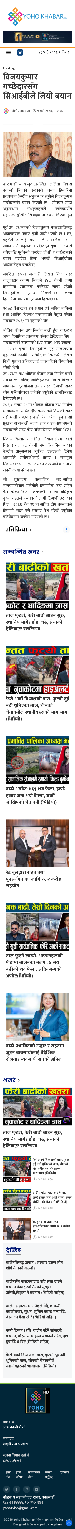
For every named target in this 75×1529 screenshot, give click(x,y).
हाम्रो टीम (8, 1475)
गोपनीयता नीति (34, 1475)
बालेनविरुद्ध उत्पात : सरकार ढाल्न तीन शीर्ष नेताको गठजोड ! (34, 1265)
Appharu (56, 1524)
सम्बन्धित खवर (21, 552)
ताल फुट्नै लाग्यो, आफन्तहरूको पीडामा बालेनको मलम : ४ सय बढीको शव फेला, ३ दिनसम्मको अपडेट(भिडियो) (34, 966)
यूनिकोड (64, 1472)
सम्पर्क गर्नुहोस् (49, 1475)
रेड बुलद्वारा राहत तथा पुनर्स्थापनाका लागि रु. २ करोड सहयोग (33, 879)
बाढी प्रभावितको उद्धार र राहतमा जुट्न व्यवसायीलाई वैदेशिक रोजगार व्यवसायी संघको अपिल (35, 1052)
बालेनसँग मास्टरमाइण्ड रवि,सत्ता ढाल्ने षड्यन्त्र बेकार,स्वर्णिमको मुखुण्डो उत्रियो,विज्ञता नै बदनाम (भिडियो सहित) (35, 1287)
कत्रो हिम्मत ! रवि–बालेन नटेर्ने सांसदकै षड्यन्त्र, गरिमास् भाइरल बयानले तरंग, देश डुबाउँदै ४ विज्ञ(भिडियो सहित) (37, 1336)
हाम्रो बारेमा (19, 1475)
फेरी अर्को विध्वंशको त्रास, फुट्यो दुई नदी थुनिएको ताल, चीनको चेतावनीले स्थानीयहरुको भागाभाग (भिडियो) (37, 709)
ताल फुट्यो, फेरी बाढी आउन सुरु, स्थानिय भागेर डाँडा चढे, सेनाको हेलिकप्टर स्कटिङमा (35, 622)
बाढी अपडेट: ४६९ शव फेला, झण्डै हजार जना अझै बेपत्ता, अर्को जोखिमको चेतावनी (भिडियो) (35, 795)
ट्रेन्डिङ (13, 1250)
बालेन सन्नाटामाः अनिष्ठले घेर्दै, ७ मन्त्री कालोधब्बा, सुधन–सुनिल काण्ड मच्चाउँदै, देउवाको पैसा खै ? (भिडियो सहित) (36, 1312)
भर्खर (10, 1080)
